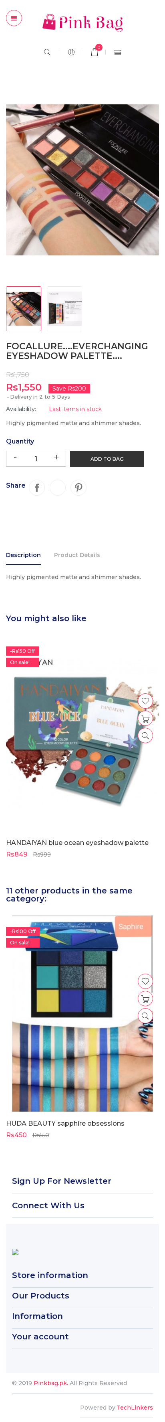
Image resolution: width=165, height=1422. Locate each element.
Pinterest (78, 488)
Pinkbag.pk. (52, 1383)
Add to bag (107, 459)
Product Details (77, 555)
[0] (94, 53)
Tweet (58, 488)
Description (23, 555)
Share (37, 488)
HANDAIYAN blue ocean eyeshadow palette (77, 843)
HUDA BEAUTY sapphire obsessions (65, 1123)
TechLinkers (135, 1407)
